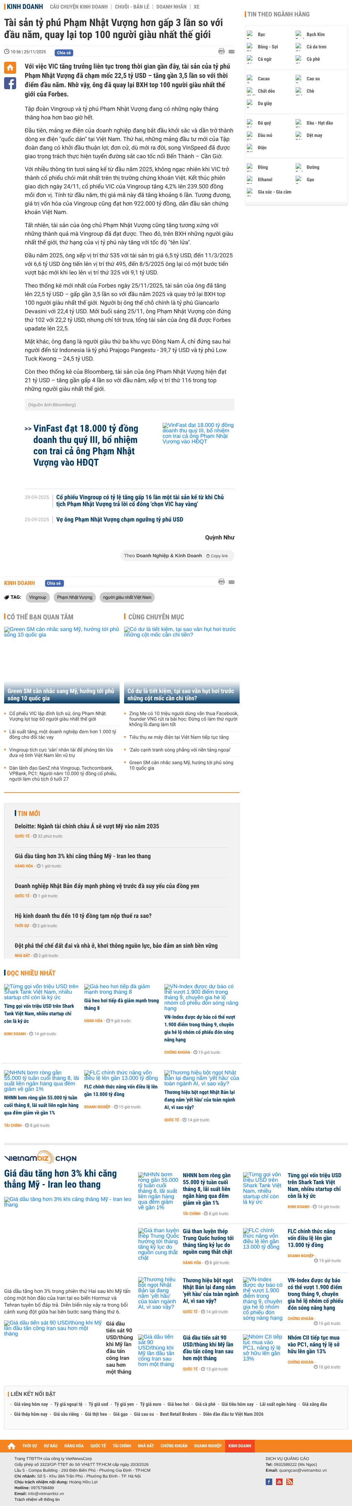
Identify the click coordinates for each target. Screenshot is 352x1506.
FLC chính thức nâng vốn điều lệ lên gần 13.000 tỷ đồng (121, 1090)
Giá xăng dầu (314, 1404)
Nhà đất (22, 955)
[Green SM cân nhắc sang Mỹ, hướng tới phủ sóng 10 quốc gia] (62, 665)
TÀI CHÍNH (122, 1446)
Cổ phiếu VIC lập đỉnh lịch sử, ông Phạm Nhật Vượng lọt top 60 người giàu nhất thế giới (57, 716)
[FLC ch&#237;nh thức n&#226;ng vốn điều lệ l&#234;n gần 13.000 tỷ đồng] (122, 1075)
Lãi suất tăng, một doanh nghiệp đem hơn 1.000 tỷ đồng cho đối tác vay (62, 734)
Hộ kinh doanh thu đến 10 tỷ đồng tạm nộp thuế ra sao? (83, 916)
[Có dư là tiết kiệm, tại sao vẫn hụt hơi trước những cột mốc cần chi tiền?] (182, 665)
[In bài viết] (223, 51)
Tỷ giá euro (150, 1404)
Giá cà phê (205, 1404)
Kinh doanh (25, 6)
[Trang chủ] (10, 68)
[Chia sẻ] (10, 83)
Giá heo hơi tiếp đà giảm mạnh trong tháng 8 (121, 1004)
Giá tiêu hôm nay (238, 1404)
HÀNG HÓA (74, 1446)
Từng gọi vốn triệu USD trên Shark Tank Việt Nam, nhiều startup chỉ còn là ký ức (39, 1013)
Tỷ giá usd (98, 1404)
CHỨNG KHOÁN (174, 1446)
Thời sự (22, 925)
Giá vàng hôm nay (31, 1404)
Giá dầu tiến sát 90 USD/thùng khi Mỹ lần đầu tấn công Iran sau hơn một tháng (119, 1347)
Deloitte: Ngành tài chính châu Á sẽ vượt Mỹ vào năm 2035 (87, 826)
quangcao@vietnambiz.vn (303, 1470)
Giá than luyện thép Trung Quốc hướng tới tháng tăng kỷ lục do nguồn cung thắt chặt (208, 1242)
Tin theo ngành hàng (279, 14)
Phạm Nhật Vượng (74, 597)
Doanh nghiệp (97, 1107)
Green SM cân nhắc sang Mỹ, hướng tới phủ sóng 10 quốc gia (61, 695)
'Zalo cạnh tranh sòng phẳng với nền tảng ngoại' (180, 750)
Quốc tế (22, 836)
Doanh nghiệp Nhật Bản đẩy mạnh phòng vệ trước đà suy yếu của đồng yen (107, 886)
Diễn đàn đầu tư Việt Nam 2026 (233, 1414)
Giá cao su (144, 1414)
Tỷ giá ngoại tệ (68, 1404)
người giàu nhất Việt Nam (127, 597)
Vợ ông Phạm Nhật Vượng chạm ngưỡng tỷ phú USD (119, 519)
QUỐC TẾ (98, 1446)
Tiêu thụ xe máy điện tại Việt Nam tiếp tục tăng (179, 737)
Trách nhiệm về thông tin (37, 1499)
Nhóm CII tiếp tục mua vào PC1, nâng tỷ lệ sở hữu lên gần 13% (314, 1344)
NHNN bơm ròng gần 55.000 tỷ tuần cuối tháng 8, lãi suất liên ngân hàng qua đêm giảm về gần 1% (41, 1105)
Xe (196, 7)
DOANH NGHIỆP (207, 1446)
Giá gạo (120, 1414)
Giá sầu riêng (66, 1414)
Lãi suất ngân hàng (278, 1404)
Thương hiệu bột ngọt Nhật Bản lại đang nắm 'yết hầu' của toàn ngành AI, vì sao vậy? (199, 1099)
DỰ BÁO (51, 1446)
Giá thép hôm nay (30, 1414)
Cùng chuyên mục (156, 617)
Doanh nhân (171, 7)
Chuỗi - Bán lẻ (132, 7)
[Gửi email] (231, 52)
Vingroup (37, 597)
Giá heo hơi (178, 1404)
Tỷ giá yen (124, 1404)
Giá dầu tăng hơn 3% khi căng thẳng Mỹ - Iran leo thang (83, 856)
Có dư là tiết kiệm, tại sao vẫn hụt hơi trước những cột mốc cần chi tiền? (181, 695)
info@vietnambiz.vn (46, 1493)
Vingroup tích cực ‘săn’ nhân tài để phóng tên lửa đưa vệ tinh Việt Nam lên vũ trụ (61, 752)
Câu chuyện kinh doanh (79, 7)
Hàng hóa (24, 866)
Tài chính (13, 1125)
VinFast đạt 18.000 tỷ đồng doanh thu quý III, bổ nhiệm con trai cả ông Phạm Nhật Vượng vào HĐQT (85, 445)
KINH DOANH (240, 1446)
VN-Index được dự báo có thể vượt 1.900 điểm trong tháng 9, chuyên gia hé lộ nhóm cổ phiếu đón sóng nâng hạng (199, 1028)
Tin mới (29, 813)
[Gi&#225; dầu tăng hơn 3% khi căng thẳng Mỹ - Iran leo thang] (68, 1240)
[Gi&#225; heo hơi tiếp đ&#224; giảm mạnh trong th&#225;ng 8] (122, 989)
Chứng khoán (177, 1052)
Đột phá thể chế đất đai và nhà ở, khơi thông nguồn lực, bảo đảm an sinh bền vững (116, 945)
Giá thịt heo (96, 1414)
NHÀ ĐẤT (146, 1446)
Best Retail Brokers (178, 1414)
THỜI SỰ (29, 1446)
